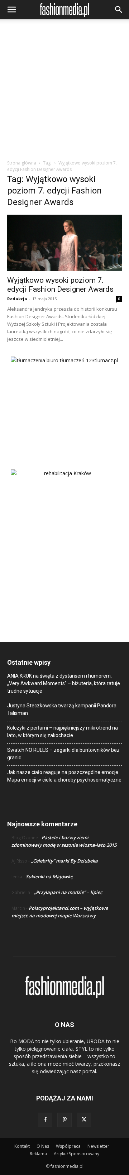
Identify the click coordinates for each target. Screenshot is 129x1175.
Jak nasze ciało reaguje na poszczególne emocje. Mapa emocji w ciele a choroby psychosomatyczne (64, 776)
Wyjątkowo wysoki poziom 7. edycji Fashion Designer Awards (60, 284)
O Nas (43, 1146)
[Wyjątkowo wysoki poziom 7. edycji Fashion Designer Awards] (64, 243)
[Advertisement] (64, 91)
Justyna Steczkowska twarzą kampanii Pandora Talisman (61, 709)
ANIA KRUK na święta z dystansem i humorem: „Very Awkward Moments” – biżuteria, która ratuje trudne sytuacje (63, 683)
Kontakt (22, 1146)
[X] (84, 1120)
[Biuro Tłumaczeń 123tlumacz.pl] (64, 401)
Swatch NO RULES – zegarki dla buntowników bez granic (63, 753)
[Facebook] (45, 1120)
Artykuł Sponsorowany (76, 1154)
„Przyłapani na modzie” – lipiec (68, 892)
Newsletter (98, 1146)
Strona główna (21, 163)
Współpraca (68, 1146)
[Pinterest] (64, 1120)
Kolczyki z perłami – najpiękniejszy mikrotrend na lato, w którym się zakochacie (62, 731)
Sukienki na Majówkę (49, 876)
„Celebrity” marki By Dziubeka (64, 861)
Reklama (38, 1154)
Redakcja (17, 298)
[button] (11, 9)
